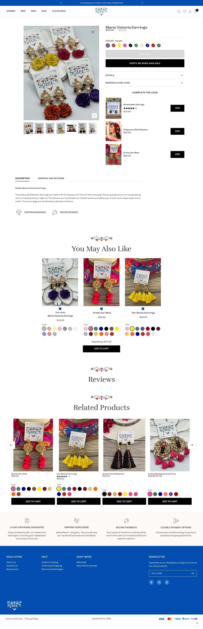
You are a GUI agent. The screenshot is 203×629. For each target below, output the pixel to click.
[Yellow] (117, 329)
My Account (12, 569)
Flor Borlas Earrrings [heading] (67, 474)
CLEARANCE (59, 11)
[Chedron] (112, 334)
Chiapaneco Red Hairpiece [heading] (135, 130)
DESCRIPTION (22, 178)
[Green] (155, 494)
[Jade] (96, 329)
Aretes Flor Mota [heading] (131, 153)
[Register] (192, 573)
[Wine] (91, 334)
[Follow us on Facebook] (151, 582)
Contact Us (12, 566)
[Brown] (112, 329)
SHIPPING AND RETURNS (51, 178)
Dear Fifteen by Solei (87, 566)
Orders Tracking (50, 562)
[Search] (178, 11)
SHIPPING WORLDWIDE (35, 212)
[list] (145, 131)
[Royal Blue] (101, 329)
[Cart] (195, 11)
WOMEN (10, 11)
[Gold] (96, 334)
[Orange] (101, 334)
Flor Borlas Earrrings (143, 313)
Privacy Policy (31, 619)
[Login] (190, 11)
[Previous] (11, 445)
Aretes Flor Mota (102, 313)
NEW (44, 11)
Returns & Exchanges (52, 569)
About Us (11, 562)
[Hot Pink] (91, 329)
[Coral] (166, 494)
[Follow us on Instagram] (159, 582)
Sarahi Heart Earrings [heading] (133, 105)
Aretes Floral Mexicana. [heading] (113, 474)
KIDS (33, 11)
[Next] (192, 445)
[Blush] (148, 334)
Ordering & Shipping (52, 566)
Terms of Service (14, 619)
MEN (23, 11)
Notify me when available (145, 63)
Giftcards (81, 562)
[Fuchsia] (130, 494)
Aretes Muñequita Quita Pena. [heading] (162, 474)
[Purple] (142, 329)
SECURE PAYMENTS (69, 212)
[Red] (148, 329)
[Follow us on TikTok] (166, 582)
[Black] (106, 329)
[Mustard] (115, 494)
